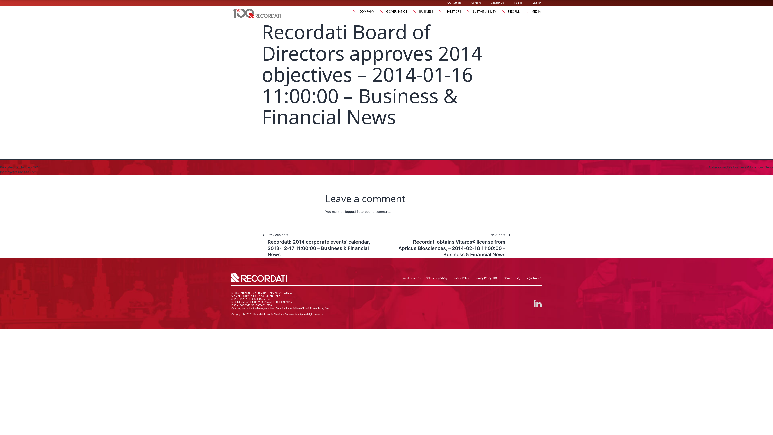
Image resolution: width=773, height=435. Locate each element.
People (514, 12)
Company (366, 12)
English (537, 3)
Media (536, 12)
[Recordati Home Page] (256, 13)
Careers (476, 3)
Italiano (518, 3)
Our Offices (454, 3)
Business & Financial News (753, 167)
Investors (453, 12)
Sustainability (484, 12)
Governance (396, 12)
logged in (352, 212)
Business (426, 12)
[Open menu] (354, 12)
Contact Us (497, 3)
